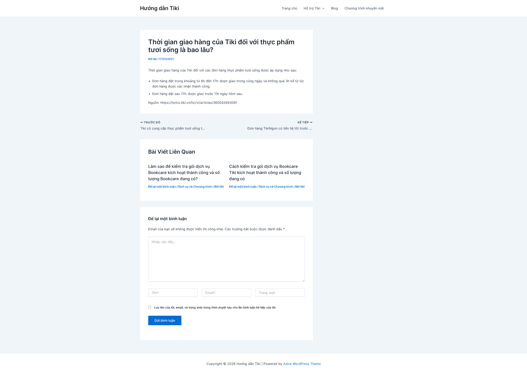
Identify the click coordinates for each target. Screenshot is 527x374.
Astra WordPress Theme (302, 364)
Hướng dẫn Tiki (159, 8)
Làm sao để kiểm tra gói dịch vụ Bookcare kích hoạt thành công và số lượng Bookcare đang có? (184, 172)
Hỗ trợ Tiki (312, 8)
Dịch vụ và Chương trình (195, 186)
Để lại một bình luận (162, 186)
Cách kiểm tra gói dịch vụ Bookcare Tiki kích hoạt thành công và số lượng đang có (265, 172)
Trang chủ (289, 8)
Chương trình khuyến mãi (364, 8)
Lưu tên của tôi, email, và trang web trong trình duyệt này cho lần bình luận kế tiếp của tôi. (215, 307)
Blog (334, 8)
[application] (322, 8)
